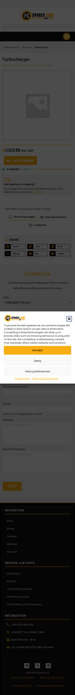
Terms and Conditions (45, 378)
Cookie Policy (22, 378)
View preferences (37, 371)
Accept (37, 350)
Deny (37, 361)
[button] (69, 319)
